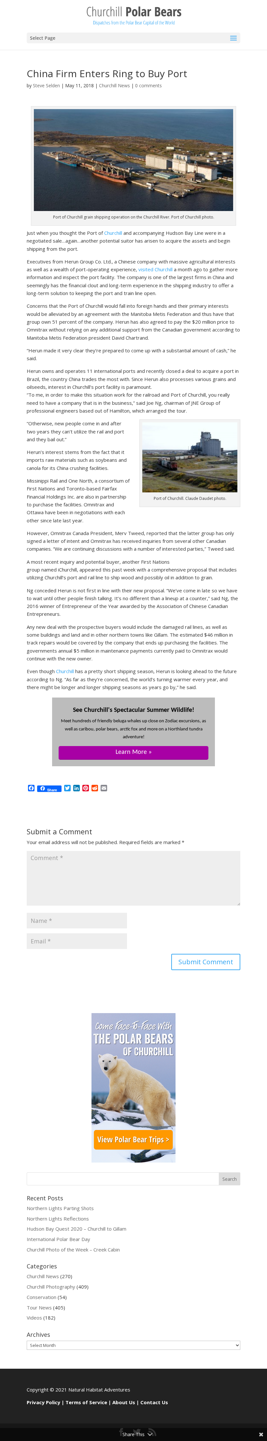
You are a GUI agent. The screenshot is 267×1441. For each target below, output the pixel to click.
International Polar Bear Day (58, 1239)
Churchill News (114, 85)
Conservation (41, 1297)
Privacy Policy (43, 1402)
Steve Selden (46, 85)
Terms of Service (86, 1402)
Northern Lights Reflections (58, 1218)
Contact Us (154, 1402)
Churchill (113, 233)
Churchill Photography (51, 1286)
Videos (34, 1317)
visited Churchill (155, 269)
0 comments (148, 85)
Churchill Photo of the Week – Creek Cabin (73, 1249)
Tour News (39, 1307)
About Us (123, 1402)
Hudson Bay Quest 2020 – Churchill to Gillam (76, 1228)
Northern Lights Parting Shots (60, 1208)
